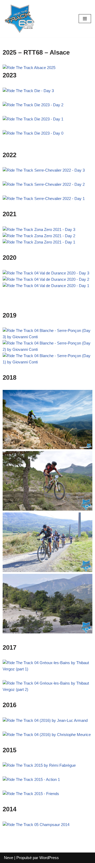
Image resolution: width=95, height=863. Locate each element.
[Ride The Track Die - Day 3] (28, 90)
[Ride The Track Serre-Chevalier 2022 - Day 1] (44, 198)
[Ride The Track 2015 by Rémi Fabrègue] (39, 765)
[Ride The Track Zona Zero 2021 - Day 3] (39, 229)
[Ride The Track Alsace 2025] (29, 67)
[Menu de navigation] (85, 18)
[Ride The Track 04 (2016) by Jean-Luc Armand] (45, 720)
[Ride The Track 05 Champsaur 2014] (36, 824)
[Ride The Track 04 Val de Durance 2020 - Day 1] (46, 285)
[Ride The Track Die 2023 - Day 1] (33, 119)
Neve (8, 857)
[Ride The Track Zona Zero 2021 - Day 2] (39, 236)
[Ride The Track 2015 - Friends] (31, 793)
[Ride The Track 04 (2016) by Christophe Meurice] (47, 734)
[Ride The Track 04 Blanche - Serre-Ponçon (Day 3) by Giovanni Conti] (47, 337)
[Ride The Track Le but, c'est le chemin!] (20, 19)
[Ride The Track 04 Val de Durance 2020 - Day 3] (46, 273)
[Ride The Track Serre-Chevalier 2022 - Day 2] (44, 184)
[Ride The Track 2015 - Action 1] (31, 779)
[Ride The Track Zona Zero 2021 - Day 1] (39, 242)
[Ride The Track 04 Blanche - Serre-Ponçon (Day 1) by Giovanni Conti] (47, 362)
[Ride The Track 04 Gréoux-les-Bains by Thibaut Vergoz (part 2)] (47, 689)
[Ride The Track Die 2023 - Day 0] (33, 133)
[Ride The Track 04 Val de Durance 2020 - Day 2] (46, 279)
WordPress (49, 857)
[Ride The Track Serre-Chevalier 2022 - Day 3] (44, 170)
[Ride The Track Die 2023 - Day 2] (33, 105)
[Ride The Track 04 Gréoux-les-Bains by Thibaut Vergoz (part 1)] (47, 669)
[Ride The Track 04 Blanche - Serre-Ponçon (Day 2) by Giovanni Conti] (47, 349)
